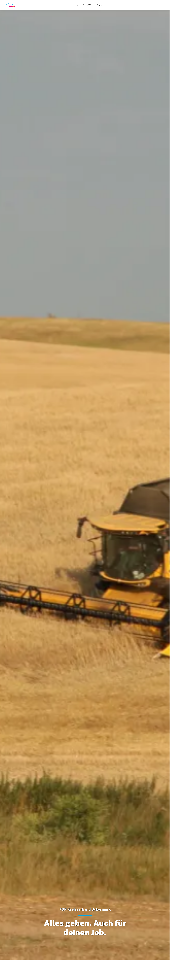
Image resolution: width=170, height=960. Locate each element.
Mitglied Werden (89, 5)
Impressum (101, 5)
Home (78, 5)
